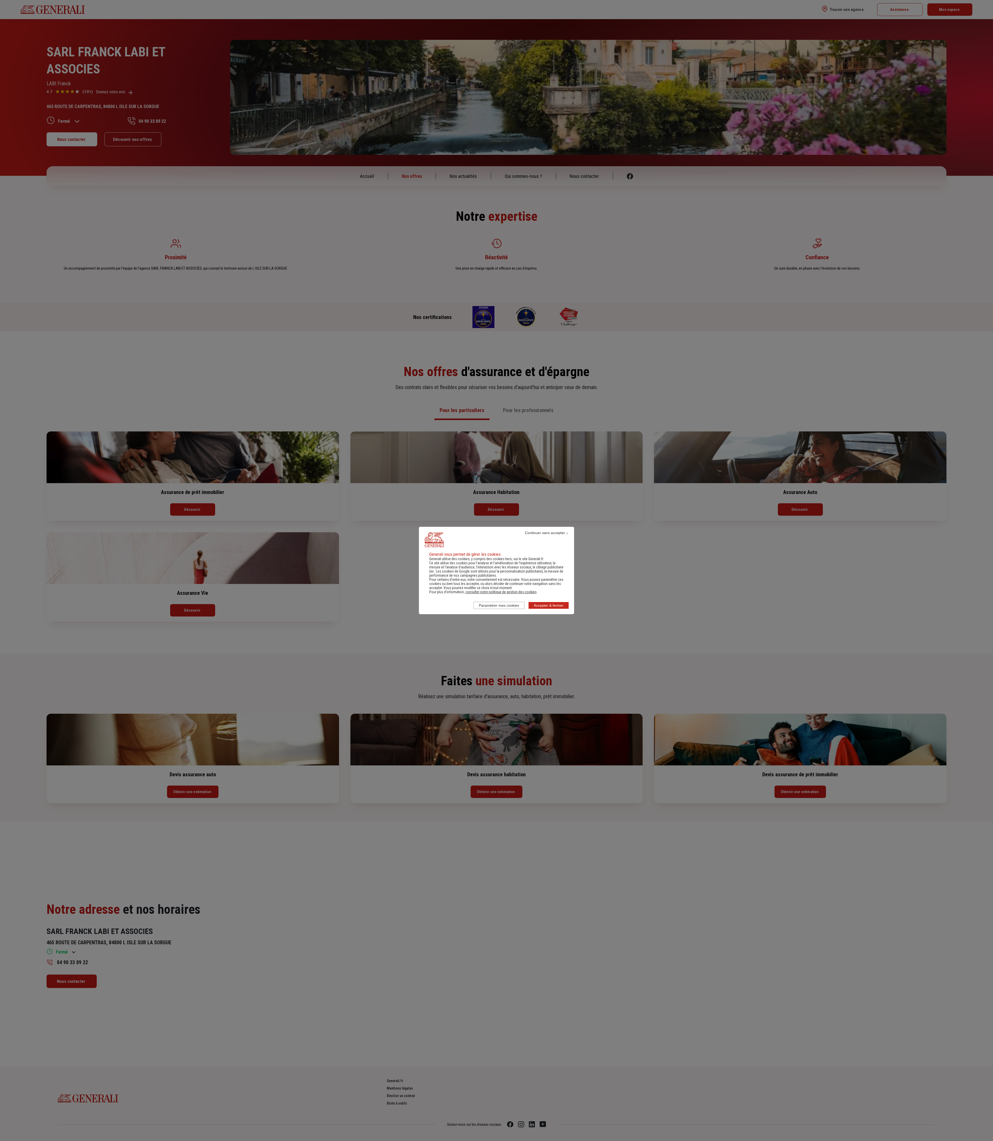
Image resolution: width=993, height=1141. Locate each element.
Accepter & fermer (548, 605)
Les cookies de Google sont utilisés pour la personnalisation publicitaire (489, 571)
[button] (501, 592)
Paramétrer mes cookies (499, 605)
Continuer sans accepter (545, 533)
